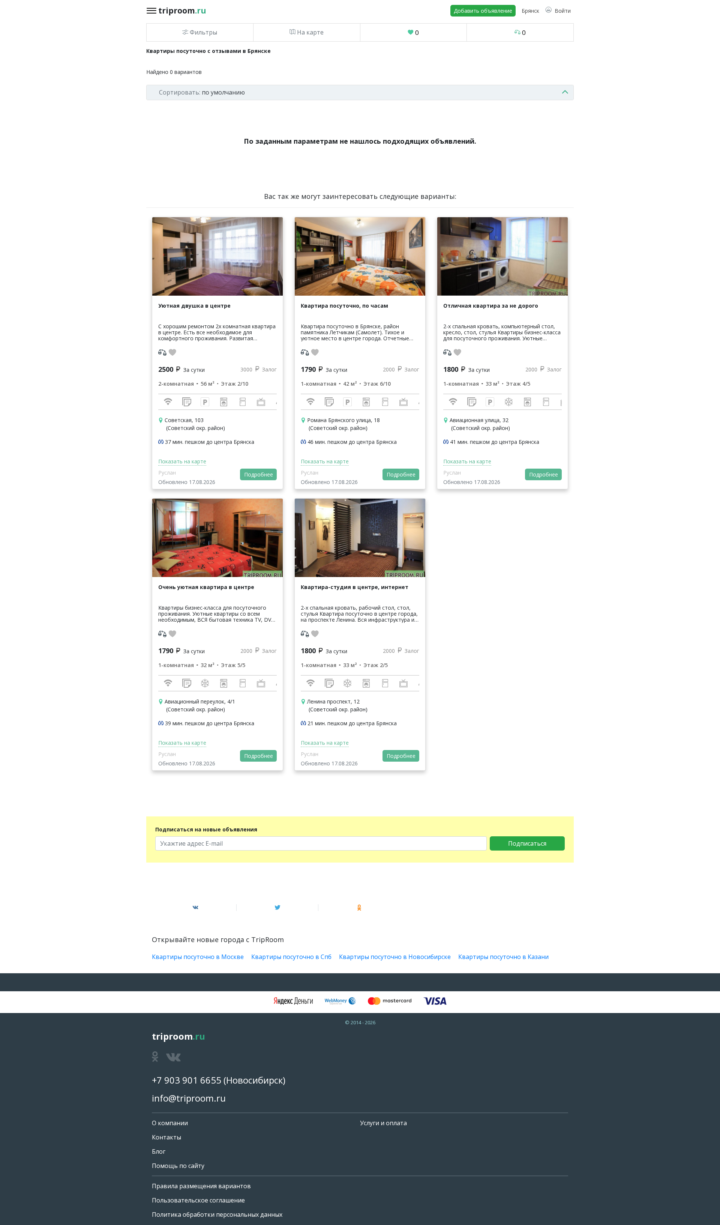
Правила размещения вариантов (201, 1186)
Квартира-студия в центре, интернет (354, 587)
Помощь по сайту (178, 1166)
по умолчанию (202, 92)
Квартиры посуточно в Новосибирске (395, 957)
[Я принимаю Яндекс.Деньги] (293, 1001)
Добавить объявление (483, 10)
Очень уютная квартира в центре (206, 587)
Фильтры (202, 32)
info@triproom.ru (189, 1098)
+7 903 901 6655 (186, 1080)
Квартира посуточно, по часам (344, 305)
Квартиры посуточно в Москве (198, 957)
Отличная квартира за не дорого (490, 305)
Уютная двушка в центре (194, 305)
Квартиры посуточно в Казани (503, 957)
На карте (310, 32)
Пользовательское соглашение (198, 1200)
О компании (170, 1123)
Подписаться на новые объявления (206, 829)
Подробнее (258, 474)
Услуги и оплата (383, 1123)
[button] (558, 11)
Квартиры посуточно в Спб (291, 957)
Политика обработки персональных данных (217, 1214)
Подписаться (527, 843)
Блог (158, 1151)
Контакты (166, 1137)
